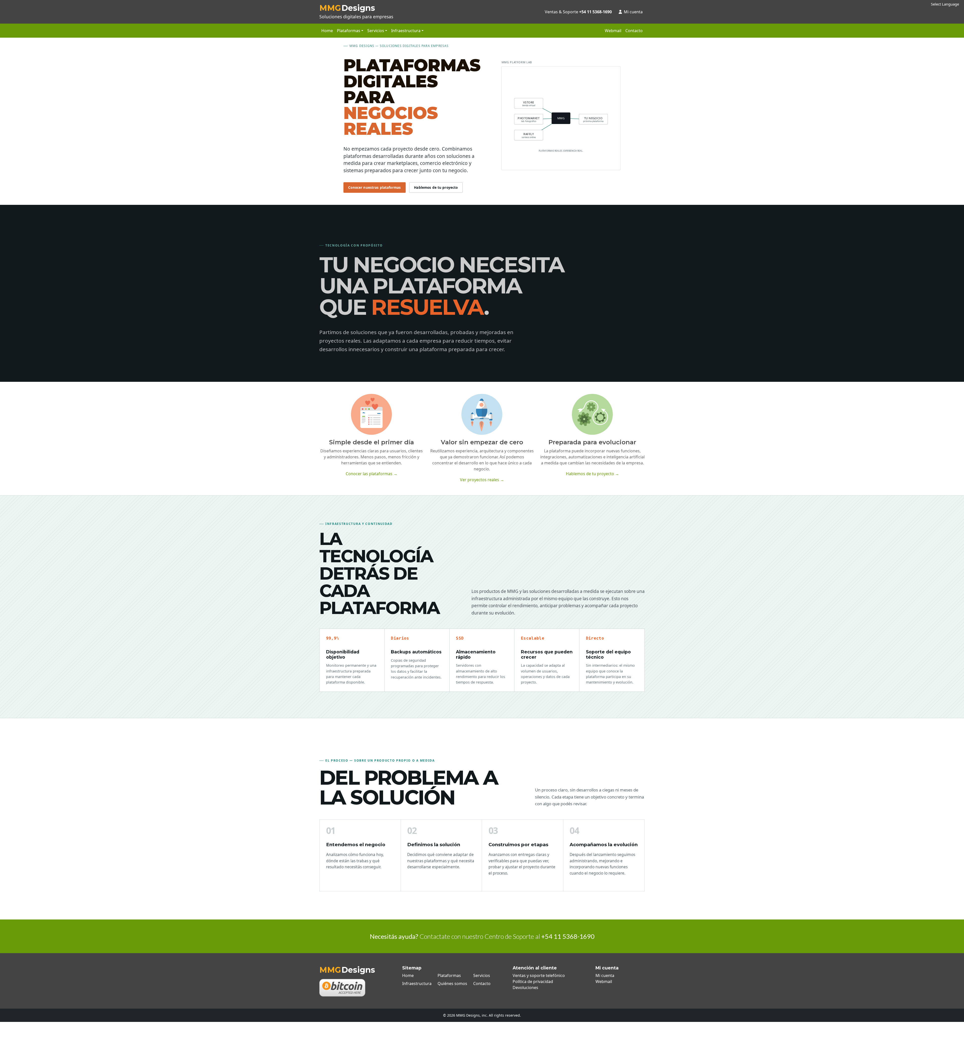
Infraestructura (417, 983)
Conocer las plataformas (371, 473)
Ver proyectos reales (482, 479)
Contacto (634, 30)
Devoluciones (525, 987)
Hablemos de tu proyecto (436, 187)
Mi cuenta (633, 12)
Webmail (613, 30)
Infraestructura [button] (405, 30)
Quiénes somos (452, 983)
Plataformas (449, 975)
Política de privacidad (533, 981)
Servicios (481, 975)
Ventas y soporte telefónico (539, 975)
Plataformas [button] (348, 30)
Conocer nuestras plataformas (374, 187)
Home (327, 30)
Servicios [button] (375, 30)
